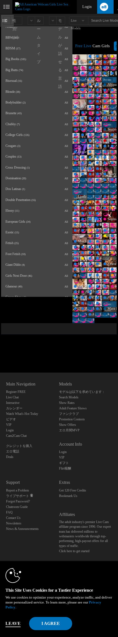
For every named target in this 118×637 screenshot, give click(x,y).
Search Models (68, 397)
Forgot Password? (18, 501)
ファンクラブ (69, 414)
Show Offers (67, 425)
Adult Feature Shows (73, 408)
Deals (9, 457)
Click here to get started (74, 551)
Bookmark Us (68, 496)
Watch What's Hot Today (22, 414)
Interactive (12, 403)
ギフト (64, 463)
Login (87, 7)
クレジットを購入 (19, 446)
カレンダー (14, 408)
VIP (9, 425)
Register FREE (16, 392)
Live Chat (12, 397)
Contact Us (13, 518)
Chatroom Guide (17, 507)
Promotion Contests (72, 419)
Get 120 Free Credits (72, 490)
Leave (13, 623)
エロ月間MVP (69, 430)
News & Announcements (22, 529)
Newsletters (13, 523)
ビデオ (11, 419)
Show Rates (67, 403)
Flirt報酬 (65, 468)
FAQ (9, 512)
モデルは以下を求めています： (82, 392)
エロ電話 (12, 451)
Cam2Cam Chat (16, 436)
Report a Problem (17, 490)
